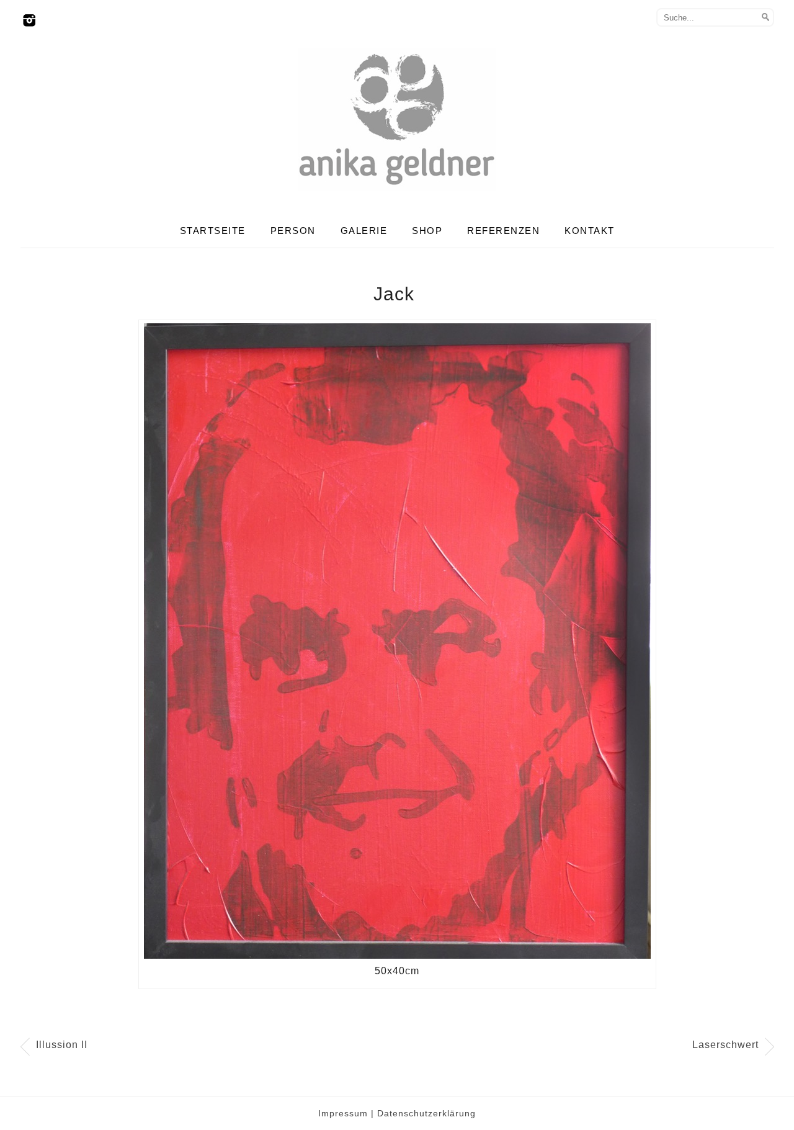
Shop (427, 230)
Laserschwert (725, 1044)
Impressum (343, 1113)
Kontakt (589, 230)
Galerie (364, 230)
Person (293, 230)
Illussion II (61, 1044)
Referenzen (503, 230)
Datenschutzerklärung (426, 1113)
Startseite (213, 230)
